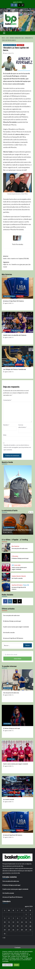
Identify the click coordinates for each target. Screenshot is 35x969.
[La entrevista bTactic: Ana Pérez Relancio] (17, 524)
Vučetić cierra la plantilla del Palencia (14, 335)
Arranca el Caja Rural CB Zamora (13, 301)
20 (17, 926)
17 (4, 926)
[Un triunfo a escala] (6, 577)
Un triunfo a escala (17, 578)
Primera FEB (20, 45)
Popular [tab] (15, 539)
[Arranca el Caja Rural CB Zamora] (17, 288)
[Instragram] (15, 5)
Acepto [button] (16, 965)
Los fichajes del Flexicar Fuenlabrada (14, 369)
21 (22, 926)
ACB (13, 565)
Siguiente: (17, 264)
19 (13, 926)
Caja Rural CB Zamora (9, 296)
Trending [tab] (24, 539)
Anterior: (16, 257)
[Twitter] (19, 5)
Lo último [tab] (6, 539)
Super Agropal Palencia (17, 330)
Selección (23, 576)
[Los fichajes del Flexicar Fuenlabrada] (17, 356)
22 (26, 926)
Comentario (7, 400)
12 (13, 922)
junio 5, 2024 (8, 53)
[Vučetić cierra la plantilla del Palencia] (17, 322)
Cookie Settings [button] (7, 965)
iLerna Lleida (17, 565)
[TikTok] (22, 5)
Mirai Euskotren (15, 546)
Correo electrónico (22, 426)
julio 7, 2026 (7, 532)
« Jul (4, 937)
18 (9, 926)
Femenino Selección (16, 576)
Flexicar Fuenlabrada (9, 364)
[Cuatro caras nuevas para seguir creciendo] (6, 567)
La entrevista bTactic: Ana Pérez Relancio (17, 530)
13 (17, 922)
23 (30, 926)
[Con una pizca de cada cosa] (6, 547)
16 (30, 922)
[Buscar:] (13, 645)
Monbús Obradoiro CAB (9, 45)
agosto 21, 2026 (8, 303)
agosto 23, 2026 (8, 695)
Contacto (17, 947)
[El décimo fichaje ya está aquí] (6, 557)
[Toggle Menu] (4, 33)
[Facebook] (12, 5)
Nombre (6, 425)
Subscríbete (17, 658)
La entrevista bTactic (9, 527)
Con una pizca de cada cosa (19, 548)
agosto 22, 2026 (8, 730)
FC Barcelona (15, 556)
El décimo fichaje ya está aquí (20, 558)
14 (22, 922)
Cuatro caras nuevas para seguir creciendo (19, 568)
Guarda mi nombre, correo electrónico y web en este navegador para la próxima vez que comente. (17, 447)
